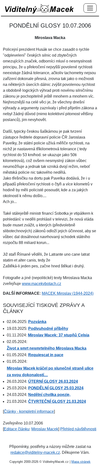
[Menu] (90, 8)
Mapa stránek (81, 462)
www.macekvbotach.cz (41, 284)
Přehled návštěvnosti (78, 429)
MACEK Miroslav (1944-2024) (67, 293)
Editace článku (16, 429)
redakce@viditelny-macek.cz (35, 452)
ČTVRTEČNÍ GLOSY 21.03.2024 (57, 401)
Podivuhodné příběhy (48, 328)
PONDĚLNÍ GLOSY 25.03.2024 (55, 388)
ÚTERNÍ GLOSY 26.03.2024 (53, 381)
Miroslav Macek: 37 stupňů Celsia (58, 335)
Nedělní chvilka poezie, (49, 395)
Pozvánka (37, 322)
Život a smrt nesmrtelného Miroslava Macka (46, 348)
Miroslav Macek (44, 429)
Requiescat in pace (45, 355)
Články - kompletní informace (29, 411)
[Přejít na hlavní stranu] (39, 9)
